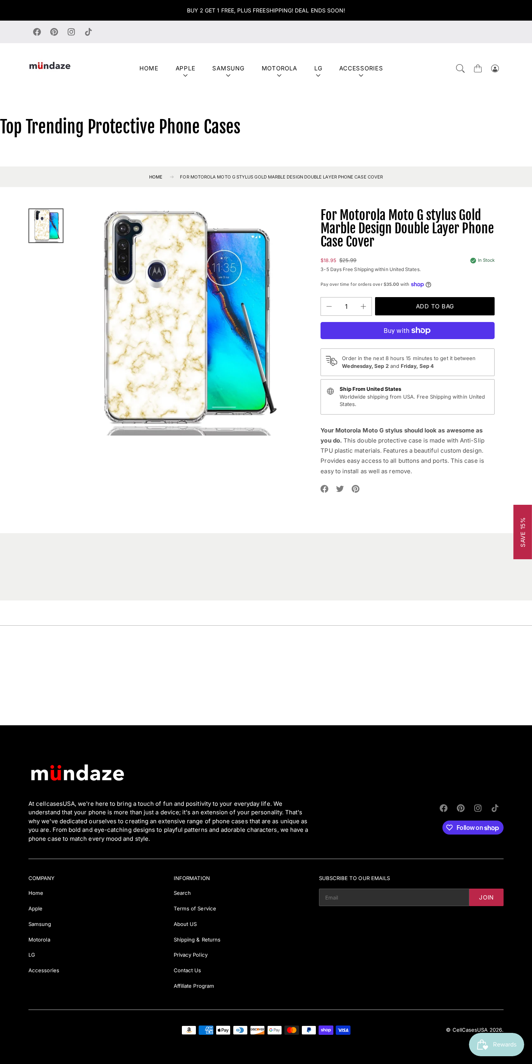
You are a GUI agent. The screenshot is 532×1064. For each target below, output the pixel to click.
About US (185, 924)
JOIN (486, 897)
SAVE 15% (523, 532)
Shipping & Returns (197, 939)
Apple (186, 68)
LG (318, 68)
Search (182, 893)
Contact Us (187, 970)
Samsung (228, 68)
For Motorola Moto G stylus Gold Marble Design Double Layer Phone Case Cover (281, 177)
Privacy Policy (191, 955)
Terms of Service (195, 908)
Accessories (361, 68)
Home (148, 68)
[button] (460, 68)
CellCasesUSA (470, 1030)
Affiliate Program (194, 986)
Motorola (279, 68)
